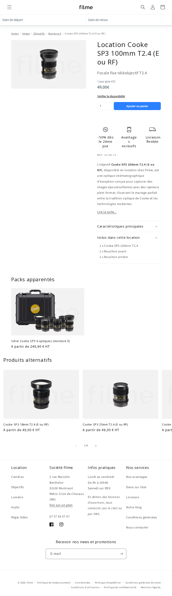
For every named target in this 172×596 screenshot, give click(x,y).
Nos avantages (136, 477)
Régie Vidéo (19, 517)
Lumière (17, 497)
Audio (15, 507)
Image (26, 34)
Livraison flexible (153, 139)
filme (30, 582)
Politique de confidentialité (120, 587)
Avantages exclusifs (129, 141)
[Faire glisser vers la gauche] (76, 446)
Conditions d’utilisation (85, 587)
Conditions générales (141, 517)
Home (15, 34)
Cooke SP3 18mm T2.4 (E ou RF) (25, 424)
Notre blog (134, 507)
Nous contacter (137, 527)
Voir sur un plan (61, 505)
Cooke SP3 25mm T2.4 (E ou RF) (105, 424)
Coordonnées (82, 582)
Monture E (54, 34)
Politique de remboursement (54, 582)
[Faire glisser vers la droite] (96, 446)
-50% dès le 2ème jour (105, 141)
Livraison (132, 497)
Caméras (17, 477)
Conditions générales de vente (143, 582)
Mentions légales (151, 587)
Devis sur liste (136, 487)
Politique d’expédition (108, 582)
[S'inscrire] (121, 554)
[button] (9, 7)
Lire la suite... (107, 212)
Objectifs (39, 34)
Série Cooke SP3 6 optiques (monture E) (40, 341)
